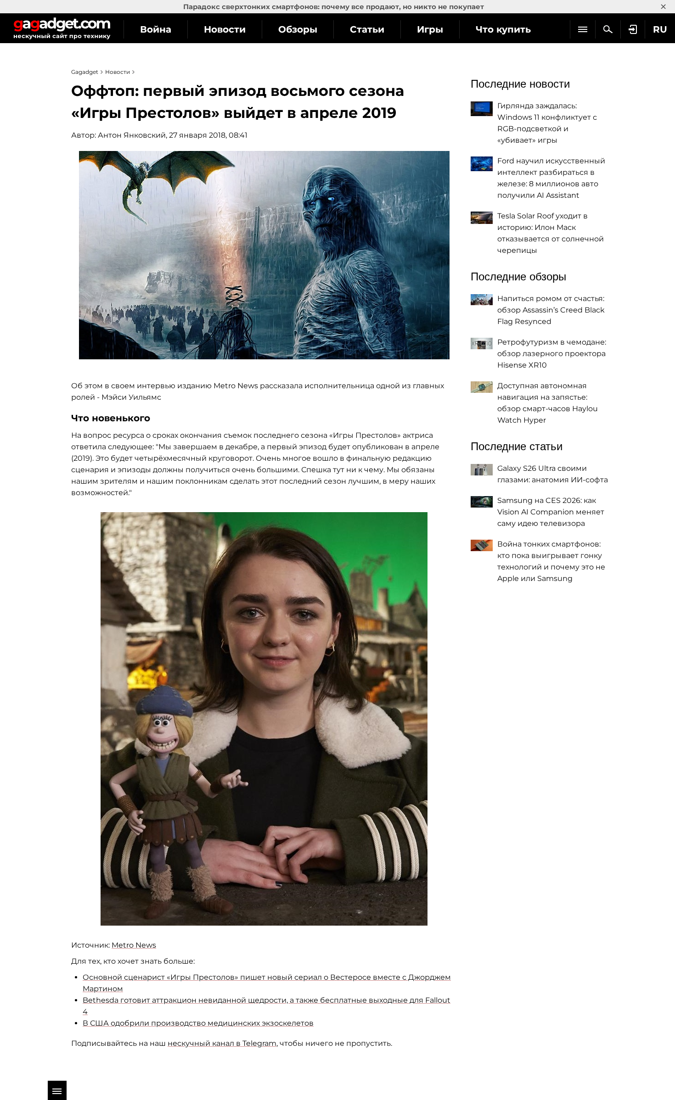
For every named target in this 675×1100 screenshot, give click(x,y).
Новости (225, 29)
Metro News (134, 945)
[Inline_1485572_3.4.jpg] (264, 719)
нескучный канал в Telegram (222, 1043)
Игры (430, 29)
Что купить (503, 29)
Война (155, 29)
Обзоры (297, 29)
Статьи (367, 29)
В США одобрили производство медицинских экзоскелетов (198, 1023)
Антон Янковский (132, 135)
